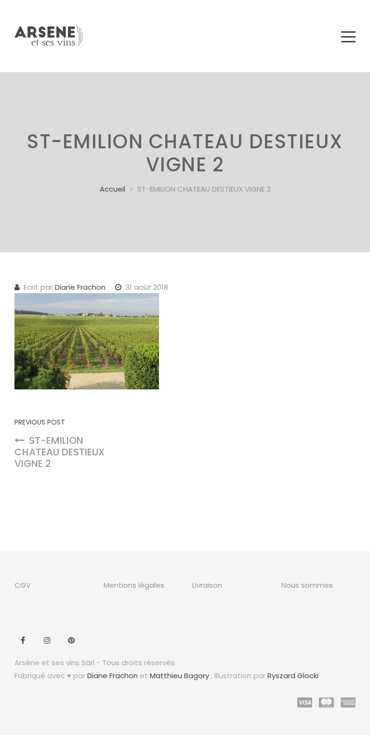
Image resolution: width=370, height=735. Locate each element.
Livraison (207, 585)
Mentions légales (134, 585)
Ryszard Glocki (292, 676)
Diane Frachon (80, 287)
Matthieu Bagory (179, 676)
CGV (22, 585)
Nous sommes (307, 585)
